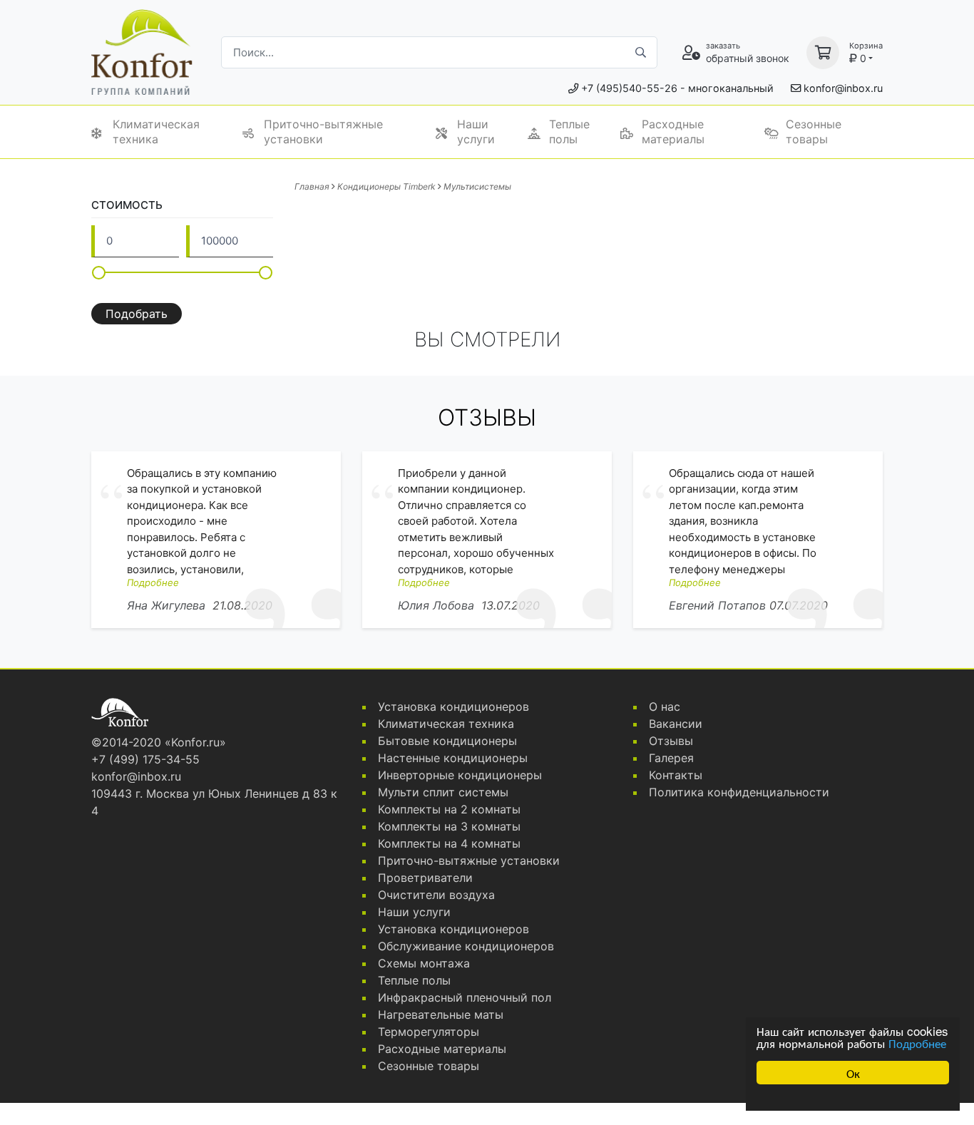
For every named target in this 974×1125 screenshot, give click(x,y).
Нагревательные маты (440, 1014)
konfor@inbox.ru (843, 88)
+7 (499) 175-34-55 (145, 759)
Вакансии (675, 723)
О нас (664, 706)
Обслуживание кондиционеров (466, 946)
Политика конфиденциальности (739, 792)
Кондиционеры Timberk (386, 186)
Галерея (671, 758)
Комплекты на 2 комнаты (449, 809)
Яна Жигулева (166, 605)
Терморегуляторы (428, 1031)
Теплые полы (569, 131)
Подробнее (917, 1043)
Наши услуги (476, 131)
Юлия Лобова (436, 605)
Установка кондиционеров (453, 706)
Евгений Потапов (717, 605)
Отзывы (671, 741)
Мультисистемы (477, 186)
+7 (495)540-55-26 (629, 88)
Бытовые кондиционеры (447, 741)
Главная (311, 186)
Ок (853, 1073)
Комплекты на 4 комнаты (449, 843)
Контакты (675, 775)
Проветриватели (425, 877)
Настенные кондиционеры (453, 758)
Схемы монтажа (424, 963)
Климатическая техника (156, 131)
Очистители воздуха (436, 895)
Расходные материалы (673, 131)
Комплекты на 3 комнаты (449, 826)
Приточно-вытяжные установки (323, 131)
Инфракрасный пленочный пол (464, 997)
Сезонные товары (813, 131)
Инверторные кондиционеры (460, 775)
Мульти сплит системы (443, 792)
